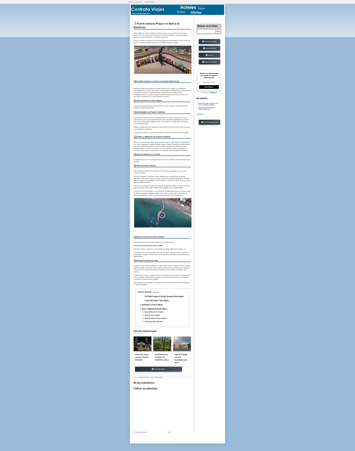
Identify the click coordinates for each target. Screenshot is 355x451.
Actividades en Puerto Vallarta (152, 304)
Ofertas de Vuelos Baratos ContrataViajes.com (206, 108)
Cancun (210, 55)
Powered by (204, 92)
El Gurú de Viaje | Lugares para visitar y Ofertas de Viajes (208, 104)
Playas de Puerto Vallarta (152, 315)
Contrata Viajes (159, 369)
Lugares (138, 2)
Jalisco (152, 377)
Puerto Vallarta (159, 377)
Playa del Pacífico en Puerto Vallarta (156, 318)
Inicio (169, 432)
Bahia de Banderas (144, 377)
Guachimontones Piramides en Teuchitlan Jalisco (162, 357)
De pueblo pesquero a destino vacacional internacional (164, 296)
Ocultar (156, 292)
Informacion (149, 2)
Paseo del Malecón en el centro (154, 312)
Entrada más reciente (140, 432)
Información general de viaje (154, 321)
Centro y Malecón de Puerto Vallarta (154, 308)
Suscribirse (208, 87)
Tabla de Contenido (148, 291)
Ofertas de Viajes (210, 41)
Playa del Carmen (210, 62)
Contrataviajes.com (210, 122)
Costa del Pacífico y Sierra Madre (157, 300)
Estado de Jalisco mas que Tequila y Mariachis (142, 357)
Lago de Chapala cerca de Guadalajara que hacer (181, 358)
